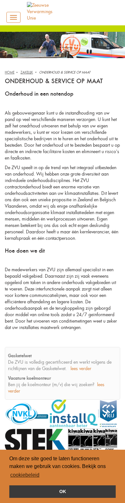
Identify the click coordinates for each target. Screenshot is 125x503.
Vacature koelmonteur (29, 378)
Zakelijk (27, 72)
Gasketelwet (20, 355)
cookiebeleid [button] (24, 475)
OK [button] (62, 491)
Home (9, 72)
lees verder (81, 368)
